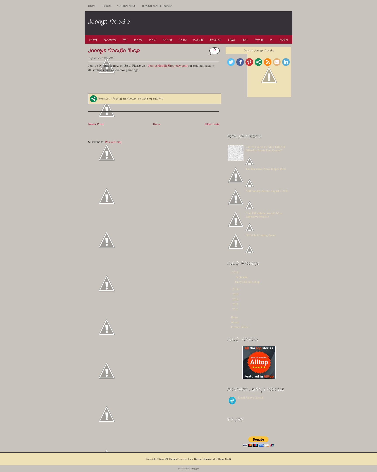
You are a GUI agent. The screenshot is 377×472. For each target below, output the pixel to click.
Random (215, 39)
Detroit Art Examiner (156, 6)
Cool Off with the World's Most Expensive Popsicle (264, 214)
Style (231, 39)
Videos (283, 39)
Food (152, 39)
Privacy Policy (239, 327)
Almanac (110, 39)
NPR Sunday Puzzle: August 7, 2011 (267, 191)
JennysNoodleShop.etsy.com (167, 65)
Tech (244, 39)
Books (138, 39)
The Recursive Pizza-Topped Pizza (266, 168)
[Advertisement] (212, 23)
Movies (167, 39)
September (242, 277)
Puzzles (198, 39)
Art (125, 39)
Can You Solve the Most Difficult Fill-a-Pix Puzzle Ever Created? (265, 148)
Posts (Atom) (113, 142)
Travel (258, 39)
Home (92, 6)
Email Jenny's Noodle (251, 397)
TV (271, 39)
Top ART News (126, 6)
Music (183, 39)
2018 (235, 272)
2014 (235, 289)
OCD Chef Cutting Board (261, 235)
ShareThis (103, 99)
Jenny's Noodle (109, 22)
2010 (235, 309)
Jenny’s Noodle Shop (114, 50)
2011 (235, 304)
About (107, 6)
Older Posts (212, 124)
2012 (235, 299)
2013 (235, 294)
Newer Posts (95, 124)
